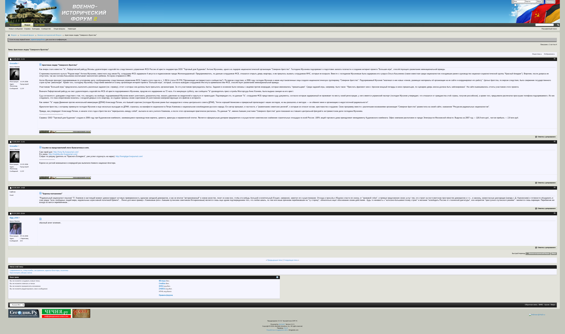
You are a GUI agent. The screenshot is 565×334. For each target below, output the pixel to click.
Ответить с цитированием (547, 137)
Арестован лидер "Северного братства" (31, 50)
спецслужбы (28, 270)
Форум (27, 25)
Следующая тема (291, 260)
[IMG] (161, 286)
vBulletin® (282, 324)
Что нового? (15, 25)
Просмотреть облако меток (21, 273)
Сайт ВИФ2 (40, 25)
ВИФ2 (541, 305)
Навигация (72, 29)
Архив (546, 305)
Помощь (550, 2)
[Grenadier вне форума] (14, 74)
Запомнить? (520, 5)
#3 (555, 187)
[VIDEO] (162, 289)
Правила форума (166, 295)
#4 (555, 213)
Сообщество (46, 29)
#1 (555, 59)
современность (16, 270)
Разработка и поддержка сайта (277, 330)
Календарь (36, 29)
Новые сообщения (16, 29)
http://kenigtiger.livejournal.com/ (129, 156)
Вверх (554, 253)
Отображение (548, 54)
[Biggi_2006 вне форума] (15, 228)
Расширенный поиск (549, 29)
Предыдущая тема (274, 260)
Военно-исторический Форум (50, 35)
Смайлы (162, 284)
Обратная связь (531, 305)
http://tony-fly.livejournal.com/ (66, 152)
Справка (27, 29)
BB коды (162, 281)
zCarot (286, 328)
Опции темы (536, 54)
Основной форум (27, 35)
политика (64, 270)
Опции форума (59, 29)
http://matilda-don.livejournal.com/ (63, 154)
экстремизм (39, 270)
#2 (555, 141)
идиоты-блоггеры (52, 270)
